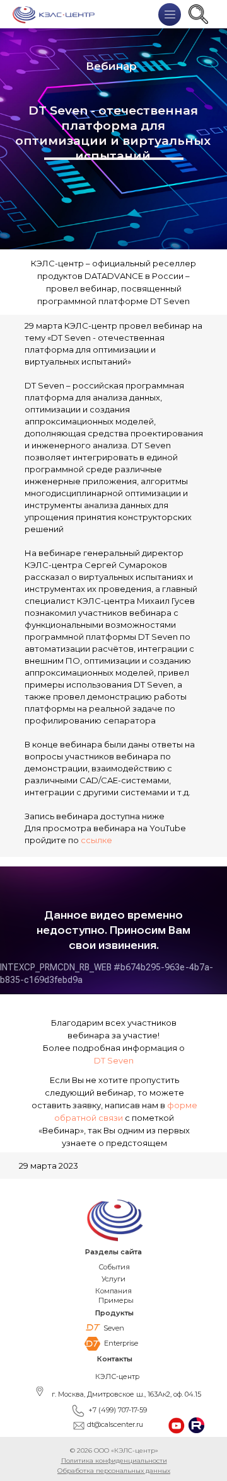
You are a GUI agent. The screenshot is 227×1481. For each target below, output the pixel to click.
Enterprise (121, 1343)
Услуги (113, 1278)
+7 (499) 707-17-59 (117, 1409)
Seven (113, 1328)
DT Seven (114, 1060)
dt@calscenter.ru (115, 1424)
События (114, 1267)
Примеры (116, 1300)
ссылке (96, 840)
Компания (113, 1290)
